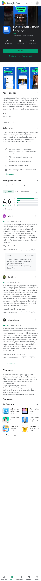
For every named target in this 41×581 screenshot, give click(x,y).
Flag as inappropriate (13, 435)
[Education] (8, 122)
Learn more (13, 151)
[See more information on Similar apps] (37, 404)
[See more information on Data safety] (37, 128)
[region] (20, 42)
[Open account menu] (37, 3)
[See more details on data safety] (10, 174)
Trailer (20, 17)
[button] (23, 43)
